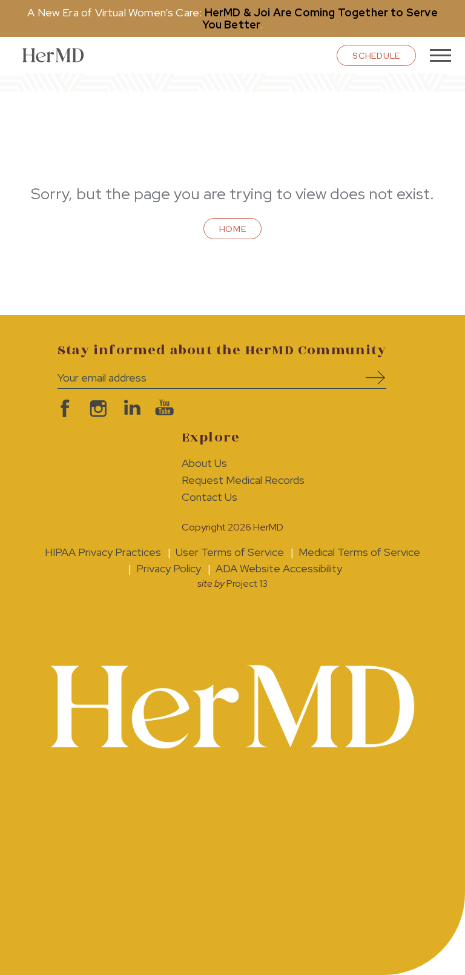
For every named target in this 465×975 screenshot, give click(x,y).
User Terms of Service (230, 552)
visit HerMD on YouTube (162, 408)
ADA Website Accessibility (279, 568)
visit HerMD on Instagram (95, 408)
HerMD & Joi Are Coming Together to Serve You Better (320, 18)
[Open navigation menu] (440, 55)
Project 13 (247, 583)
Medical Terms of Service (359, 552)
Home (232, 228)
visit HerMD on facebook (62, 408)
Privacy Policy (168, 568)
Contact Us (209, 497)
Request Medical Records (243, 480)
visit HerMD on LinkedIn (128, 408)
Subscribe (371, 377)
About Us (204, 463)
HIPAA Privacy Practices (103, 552)
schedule (376, 55)
